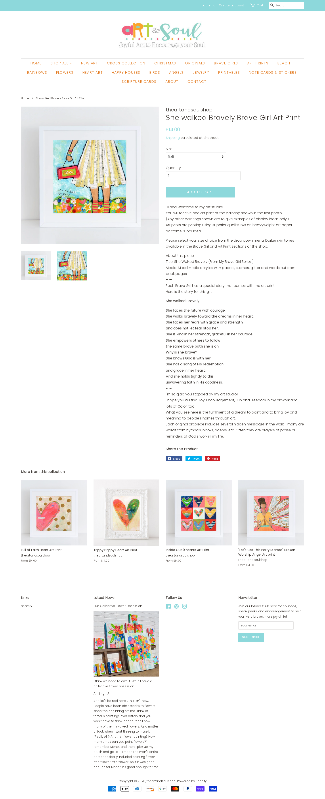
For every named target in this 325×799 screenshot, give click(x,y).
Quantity (173, 167)
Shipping (173, 137)
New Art (89, 63)
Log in (206, 5)
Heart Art (92, 72)
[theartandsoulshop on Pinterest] (176, 607)
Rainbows (37, 72)
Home (36, 63)
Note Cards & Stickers (273, 72)
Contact (196, 81)
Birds (154, 72)
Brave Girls (226, 63)
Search (26, 606)
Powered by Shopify (191, 781)
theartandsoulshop (161, 781)
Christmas (165, 63)
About (171, 81)
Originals (195, 63)
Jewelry (201, 72)
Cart (259, 5)
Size (169, 148)
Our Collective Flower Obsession (118, 606)
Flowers (64, 72)
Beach (283, 63)
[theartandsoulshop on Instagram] (184, 607)
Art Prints (258, 63)
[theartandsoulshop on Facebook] (168, 607)
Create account (231, 5)
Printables (229, 72)
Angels (176, 72)
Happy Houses (126, 72)
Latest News (104, 597)
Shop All (60, 63)
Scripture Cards (139, 81)
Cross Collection (126, 63)
